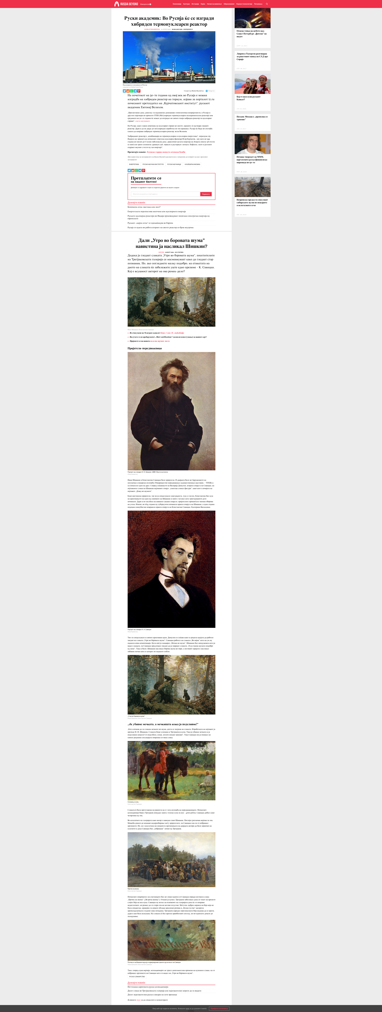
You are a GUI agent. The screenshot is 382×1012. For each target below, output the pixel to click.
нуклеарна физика (192, 164)
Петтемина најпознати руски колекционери (148, 987)
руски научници (174, 164)
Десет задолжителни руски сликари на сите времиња (152, 995)
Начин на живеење (214, 4)
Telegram (211, 91)
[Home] (116, 4)
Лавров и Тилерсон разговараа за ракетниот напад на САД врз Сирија (252, 57)
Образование (229, 4)
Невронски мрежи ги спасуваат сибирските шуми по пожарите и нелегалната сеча (252, 203)
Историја (195, 4)
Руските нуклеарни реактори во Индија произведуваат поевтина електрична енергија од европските (169, 217)
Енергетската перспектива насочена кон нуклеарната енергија (157, 212)
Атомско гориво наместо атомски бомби (166, 152)
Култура (186, 4)
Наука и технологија (244, 4)
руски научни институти (153, 164)
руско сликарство (137, 977)
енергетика (134, 164)
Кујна (203, 4)
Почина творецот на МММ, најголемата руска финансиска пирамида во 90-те (252, 160)
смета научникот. (142, 121)
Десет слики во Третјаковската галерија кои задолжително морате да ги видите (164, 991)
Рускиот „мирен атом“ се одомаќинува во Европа (150, 223)
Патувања (258, 4)
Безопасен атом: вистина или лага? (144, 207)
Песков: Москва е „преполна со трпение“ (252, 118)
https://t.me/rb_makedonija (172, 333)
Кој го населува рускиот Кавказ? (249, 98)
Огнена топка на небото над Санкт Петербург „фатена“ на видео (252, 34)
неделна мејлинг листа (160, 341)
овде (138, 1000)
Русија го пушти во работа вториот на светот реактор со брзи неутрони (160, 228)
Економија (177, 4)
